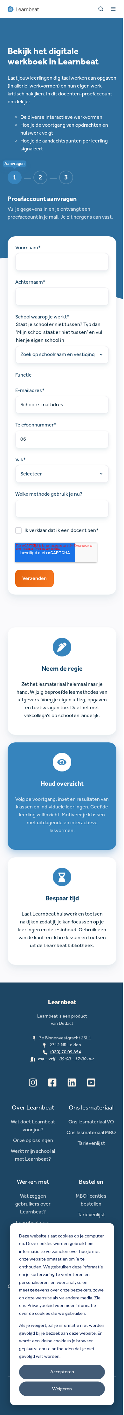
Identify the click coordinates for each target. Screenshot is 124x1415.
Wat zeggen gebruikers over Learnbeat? (33, 1204)
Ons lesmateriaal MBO (91, 1132)
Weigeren (62, 1388)
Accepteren (62, 1371)
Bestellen (91, 1181)
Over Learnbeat (33, 1107)
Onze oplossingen (33, 1140)
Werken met (33, 1181)
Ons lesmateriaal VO (91, 1122)
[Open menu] (113, 9)
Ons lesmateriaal (91, 1107)
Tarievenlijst (91, 1143)
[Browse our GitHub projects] (71, 1082)
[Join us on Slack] (52, 1082)
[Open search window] (101, 9)
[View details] (33, 1082)
